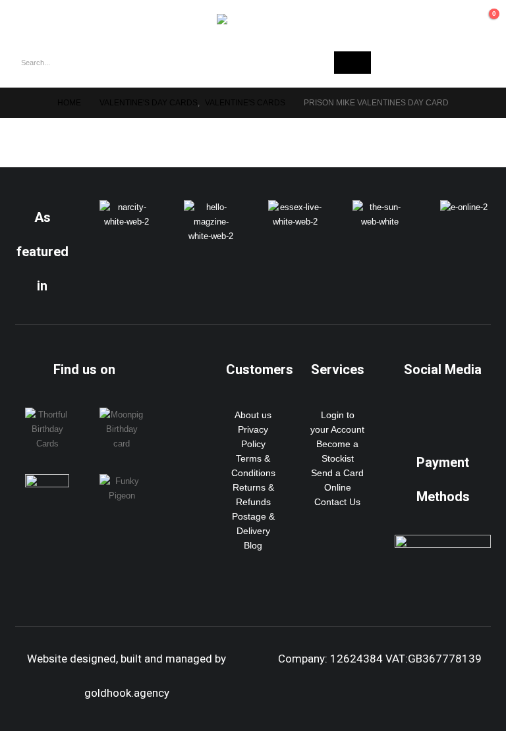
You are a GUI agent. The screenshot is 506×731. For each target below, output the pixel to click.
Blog (253, 545)
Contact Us (337, 502)
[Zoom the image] (126, 207)
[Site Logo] (253, 19)
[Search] (352, 62)
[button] (26, 18)
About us (253, 415)
